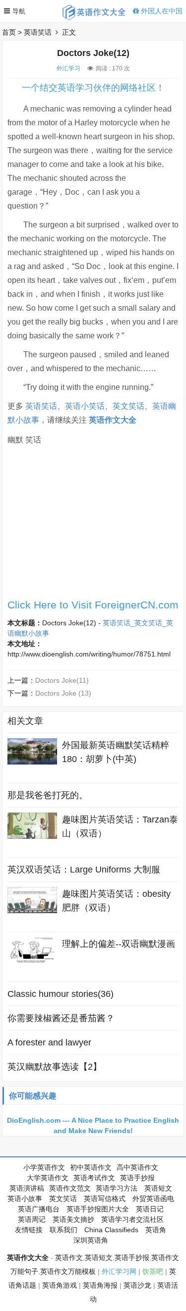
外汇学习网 (119, 1271)
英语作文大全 (112, 420)
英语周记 (32, 1219)
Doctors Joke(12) (69, 623)
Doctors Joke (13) (63, 693)
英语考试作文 (94, 1178)
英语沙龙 (137, 1285)
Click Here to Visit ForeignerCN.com (93, 604)
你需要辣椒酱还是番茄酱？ (61, 1018)
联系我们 (63, 1230)
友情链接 (29, 1230)
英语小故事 (24, 1198)
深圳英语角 (90, 1240)
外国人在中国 (161, 11)
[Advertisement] (93, 524)
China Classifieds (111, 1230)
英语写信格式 (104, 1198)
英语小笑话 (85, 406)
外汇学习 (68, 68)
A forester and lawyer (49, 1042)
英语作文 (69, 1257)
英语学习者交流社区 (132, 1219)
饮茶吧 (152, 1271)
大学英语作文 (47, 1178)
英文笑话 (128, 406)
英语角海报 (100, 1285)
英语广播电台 (39, 1209)
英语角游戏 (59, 1285)
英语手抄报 (137, 1178)
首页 (9, 32)
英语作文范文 (70, 1188)
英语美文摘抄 (73, 1219)
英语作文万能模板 (68, 1271)
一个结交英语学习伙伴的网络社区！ (93, 88)
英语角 (155, 1230)
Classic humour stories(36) (60, 994)
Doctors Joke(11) (62, 680)
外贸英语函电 (153, 1198)
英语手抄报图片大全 (97, 1209)
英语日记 (150, 1209)
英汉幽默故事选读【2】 (54, 1067)
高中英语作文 (137, 1167)
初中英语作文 (91, 1167)
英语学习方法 (116, 1188)
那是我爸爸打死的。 (47, 795)
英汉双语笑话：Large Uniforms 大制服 (83, 869)
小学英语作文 (44, 1167)
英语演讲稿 (26, 1188)
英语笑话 (38, 32)
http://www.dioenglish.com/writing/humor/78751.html (89, 654)
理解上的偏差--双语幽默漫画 (118, 944)
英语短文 (158, 1188)
